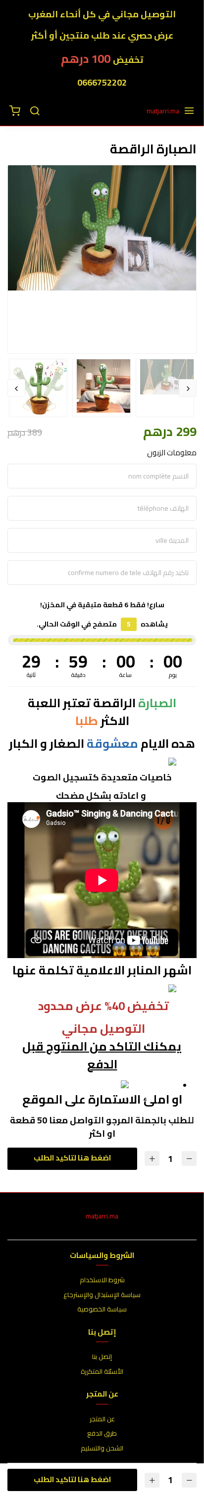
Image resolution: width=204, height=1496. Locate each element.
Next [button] (16, 388)
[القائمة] (189, 111)
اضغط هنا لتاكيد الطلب (72, 1158)
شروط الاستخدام (102, 1280)
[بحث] (34, 111)
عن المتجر (102, 1419)
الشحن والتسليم (102, 1448)
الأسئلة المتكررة (102, 1372)
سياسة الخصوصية (102, 1309)
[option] (102, 227)
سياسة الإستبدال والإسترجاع (102, 1295)
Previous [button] (188, 388)
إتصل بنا (102, 1357)
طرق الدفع (102, 1434)
